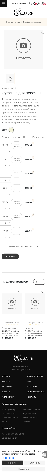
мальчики (7, 387)
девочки (6, 381)
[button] (38, 3)
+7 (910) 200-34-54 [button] (18, 3)
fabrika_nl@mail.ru (30, 417)
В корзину (10, 256)
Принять (12, 463)
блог (29, 381)
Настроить (23, 469)
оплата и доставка (36, 392)
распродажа (8, 397)
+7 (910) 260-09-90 (30, 414)
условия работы (35, 376)
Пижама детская (9, 328)
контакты (31, 397)
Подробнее (8, 458)
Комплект (29, 328)
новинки (6, 392)
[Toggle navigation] (3, 3)
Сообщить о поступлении (17, 145)
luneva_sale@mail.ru (10, 417)
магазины (32, 387)
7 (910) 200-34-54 (8, 414)
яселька (6, 376)
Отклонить (35, 463)
